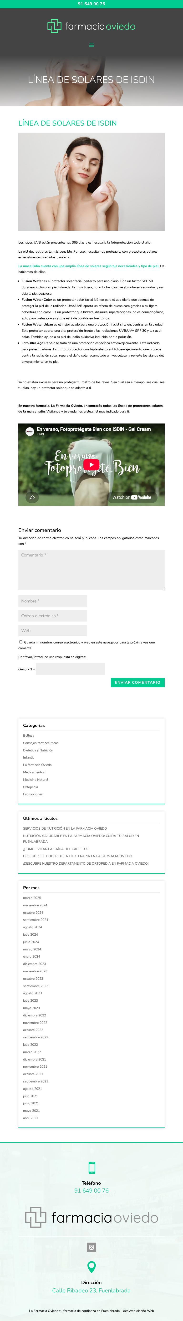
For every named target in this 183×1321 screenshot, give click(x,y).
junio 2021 (31, 1103)
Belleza (28, 735)
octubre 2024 (33, 912)
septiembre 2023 (35, 986)
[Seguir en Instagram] (91, 1247)
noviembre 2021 (35, 1066)
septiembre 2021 (35, 1081)
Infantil (28, 757)
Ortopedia (30, 787)
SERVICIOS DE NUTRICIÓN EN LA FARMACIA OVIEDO (65, 828)
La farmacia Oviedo (37, 765)
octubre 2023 (33, 978)
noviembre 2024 (35, 905)
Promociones (33, 794)
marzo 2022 (32, 1052)
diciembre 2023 (34, 964)
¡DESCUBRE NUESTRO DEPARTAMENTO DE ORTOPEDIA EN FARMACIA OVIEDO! (85, 863)
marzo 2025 (32, 898)
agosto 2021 (32, 1088)
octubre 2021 (33, 1074)
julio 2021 (30, 1096)
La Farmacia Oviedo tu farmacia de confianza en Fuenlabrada (74, 1311)
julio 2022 (30, 1044)
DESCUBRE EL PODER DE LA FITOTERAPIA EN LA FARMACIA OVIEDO (77, 856)
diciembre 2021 (34, 1059)
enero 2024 (31, 956)
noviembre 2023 (35, 971)
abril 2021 (30, 1118)
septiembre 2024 (35, 920)
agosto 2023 (32, 993)
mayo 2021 (31, 1110)
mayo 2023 (31, 1008)
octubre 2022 (33, 1030)
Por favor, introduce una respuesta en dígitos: (52, 657)
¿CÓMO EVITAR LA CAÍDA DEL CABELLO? (55, 849)
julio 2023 (30, 1000)
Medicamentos (34, 772)
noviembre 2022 (35, 1022)
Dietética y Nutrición (38, 750)
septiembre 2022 (35, 1037)
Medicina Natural (35, 779)
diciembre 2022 (34, 1015)
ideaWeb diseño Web (138, 1311)
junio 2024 (31, 942)
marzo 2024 (32, 949)
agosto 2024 (32, 927)
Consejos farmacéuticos (41, 743)
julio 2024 (30, 934)
